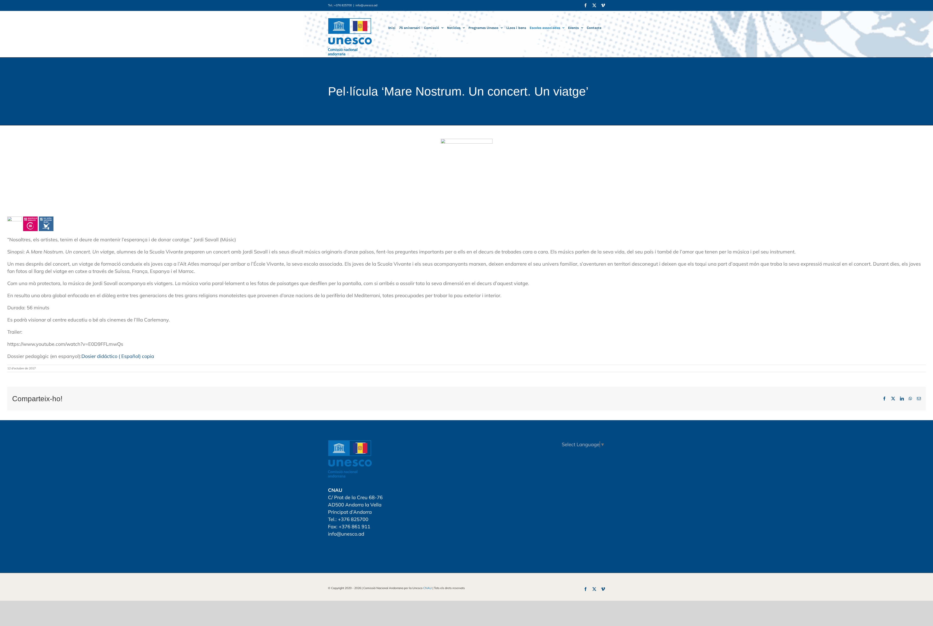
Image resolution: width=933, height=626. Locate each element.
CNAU (427, 588)
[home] (350, 444)
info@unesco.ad (366, 5)
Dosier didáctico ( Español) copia (117, 356)
